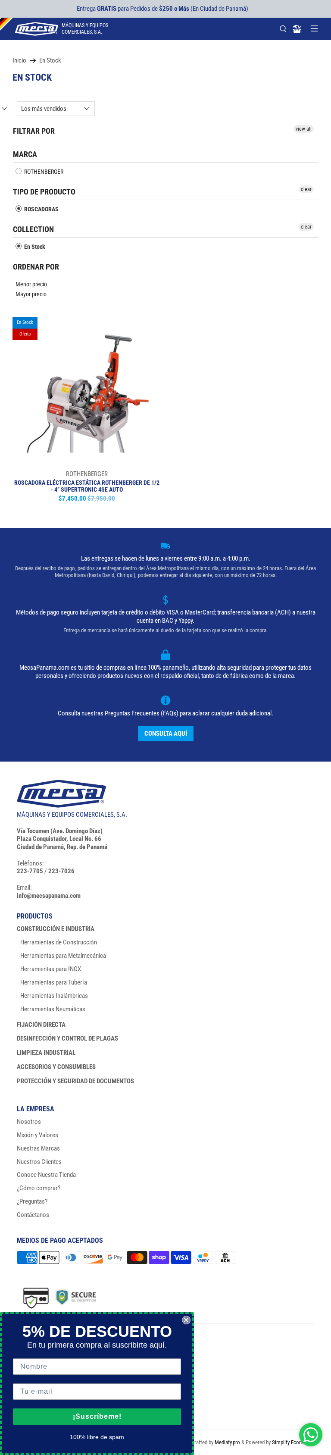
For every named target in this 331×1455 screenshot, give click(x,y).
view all (304, 129)
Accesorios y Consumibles (56, 1067)
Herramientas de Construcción (58, 942)
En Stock (50, 60)
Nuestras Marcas (38, 1148)
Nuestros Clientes (39, 1162)
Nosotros (29, 1122)
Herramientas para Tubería (53, 982)
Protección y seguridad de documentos (75, 1081)
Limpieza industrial (46, 1053)
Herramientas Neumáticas (52, 1009)
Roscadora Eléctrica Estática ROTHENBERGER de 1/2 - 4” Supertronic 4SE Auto (86, 486)
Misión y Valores (37, 1135)
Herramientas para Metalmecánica (63, 956)
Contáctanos (33, 1215)
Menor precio (31, 284)
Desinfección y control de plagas (67, 1038)
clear (306, 189)
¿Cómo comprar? (38, 1188)
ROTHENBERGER (43, 171)
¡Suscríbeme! (97, 1416)
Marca (25, 154)
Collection (33, 229)
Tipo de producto (44, 191)
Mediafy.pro (227, 1442)
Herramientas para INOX (50, 969)
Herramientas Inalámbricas (54, 996)
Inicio (19, 60)
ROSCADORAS (41, 209)
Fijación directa (41, 1025)
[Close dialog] (186, 1320)
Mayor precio (31, 294)
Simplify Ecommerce (294, 1442)
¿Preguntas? (32, 1201)
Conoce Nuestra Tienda (46, 1175)
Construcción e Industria (55, 929)
